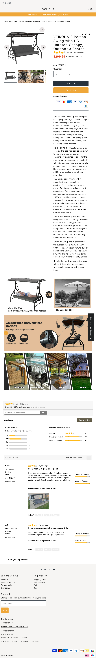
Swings (13, 21)
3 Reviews (24, 404)
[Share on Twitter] (86, 34)
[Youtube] (54, 569)
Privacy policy (7, 585)
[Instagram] (45, 569)
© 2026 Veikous (7, 655)
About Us (5, 579)
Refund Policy (39, 582)
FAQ (35, 585)
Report (55, 515)
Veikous (48, 9)
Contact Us (5, 588)
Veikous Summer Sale (37, 14)
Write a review (79, 52)
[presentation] (39, 500)
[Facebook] (41, 569)
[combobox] (48, 2)
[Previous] (6, 47)
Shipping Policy (40, 579)
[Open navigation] (4, 9)
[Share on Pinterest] (89, 34)
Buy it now (71, 90)
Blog (35, 588)
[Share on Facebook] (83, 34)
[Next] (43, 47)
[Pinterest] (49, 569)
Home (6, 21)
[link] (9, 404)
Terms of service (8, 582)
